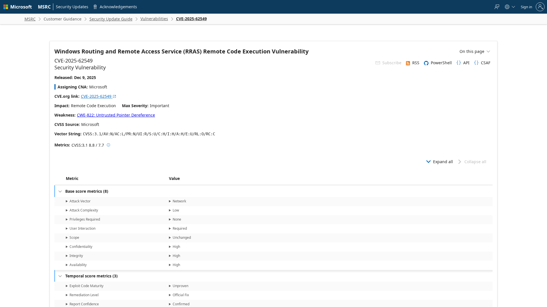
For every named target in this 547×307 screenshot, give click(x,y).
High (176, 246)
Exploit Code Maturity (86, 285)
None (177, 219)
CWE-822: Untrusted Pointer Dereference (116, 115)
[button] (168, 178)
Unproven (180, 285)
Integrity (76, 255)
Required (180, 228)
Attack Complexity (84, 210)
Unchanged (182, 237)
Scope (74, 237)
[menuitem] (44, 7)
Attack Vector (80, 201)
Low (176, 210)
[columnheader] (116, 178)
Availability (78, 264)
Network (179, 201)
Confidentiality (81, 246)
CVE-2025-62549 (99, 96)
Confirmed (181, 304)
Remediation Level (84, 295)
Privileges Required (85, 219)
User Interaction (82, 228)
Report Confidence (84, 304)
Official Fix (181, 295)
